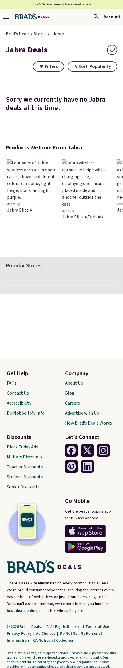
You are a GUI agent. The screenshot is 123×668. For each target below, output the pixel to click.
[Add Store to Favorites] (112, 50)
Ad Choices (46, 634)
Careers (72, 403)
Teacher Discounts (25, 467)
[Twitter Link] (87, 450)
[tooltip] (112, 50)
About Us (74, 383)
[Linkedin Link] (87, 466)
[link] (31, 202)
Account (112, 17)
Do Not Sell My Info (26, 413)
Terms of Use (98, 627)
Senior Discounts (23, 487)
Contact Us (18, 393)
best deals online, (23, 611)
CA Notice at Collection (53, 640)
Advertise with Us (82, 413)
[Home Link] (32, 17)
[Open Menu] (6, 17)
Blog (69, 393)
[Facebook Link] (71, 450)
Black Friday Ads (22, 447)
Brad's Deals (18, 34)
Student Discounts (25, 477)
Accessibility (19, 403)
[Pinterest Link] (71, 466)
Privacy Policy (20, 634)
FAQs (12, 383)
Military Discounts (24, 457)
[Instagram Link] (103, 450)
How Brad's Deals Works (88, 423)
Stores (40, 34)
